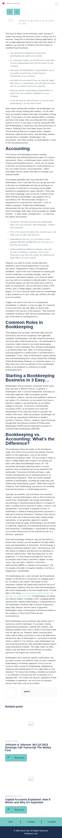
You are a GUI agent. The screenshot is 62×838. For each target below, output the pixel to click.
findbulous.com (31, 833)
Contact (31, 821)
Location (52, 821)
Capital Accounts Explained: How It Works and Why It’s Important (27, 801)
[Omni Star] (12, 4)
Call (10, 821)
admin (36, 21)
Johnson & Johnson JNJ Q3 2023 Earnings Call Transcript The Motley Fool (28, 747)
